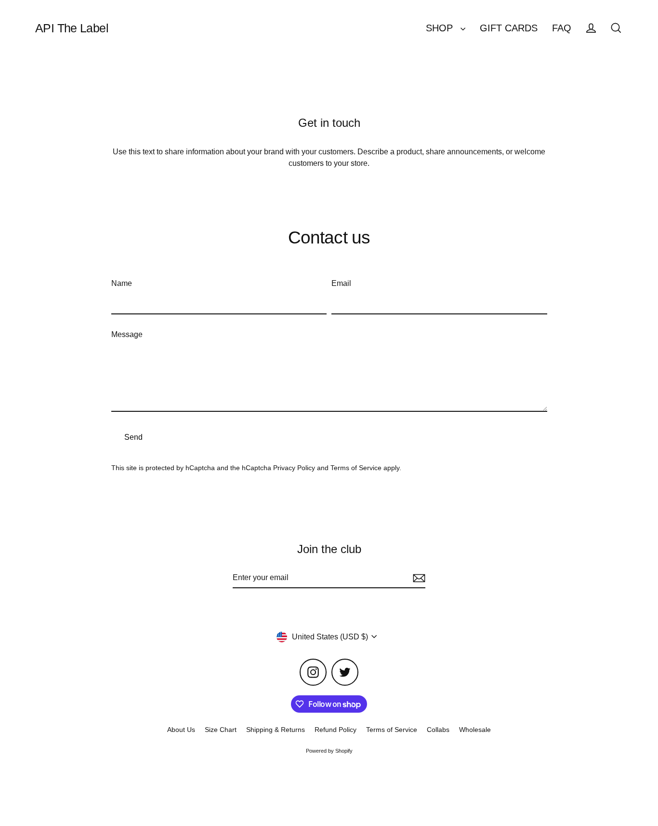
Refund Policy (335, 729)
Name (121, 283)
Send (133, 437)
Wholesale (475, 729)
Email (341, 283)
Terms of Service (356, 468)
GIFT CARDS (509, 28)
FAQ (561, 28)
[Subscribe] (417, 578)
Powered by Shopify (329, 751)
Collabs (438, 729)
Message (127, 334)
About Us (181, 729)
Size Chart (221, 729)
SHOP (441, 28)
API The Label (71, 28)
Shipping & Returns (275, 729)
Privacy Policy (294, 468)
